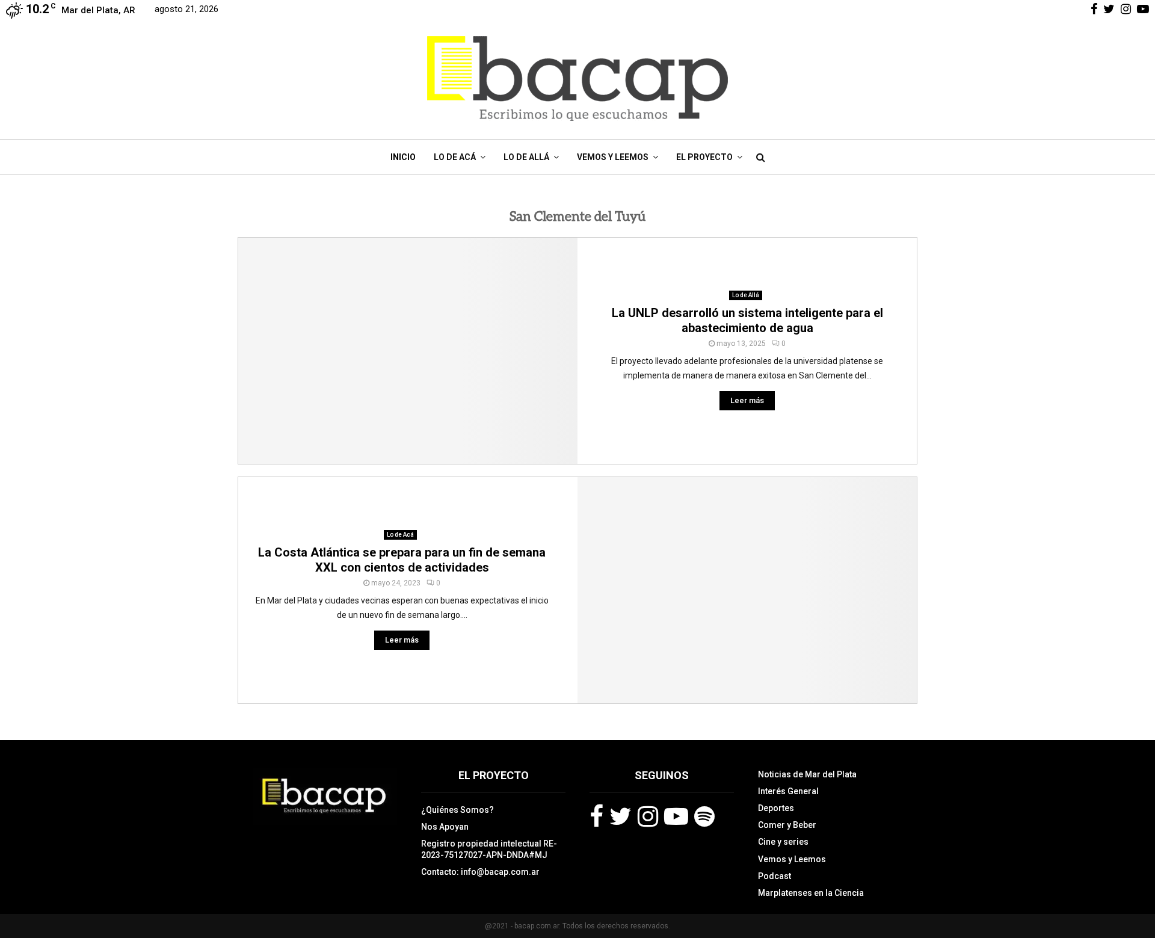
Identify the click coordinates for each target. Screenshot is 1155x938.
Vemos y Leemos (612, 157)
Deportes (776, 808)
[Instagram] (648, 816)
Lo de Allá (526, 157)
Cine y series (783, 842)
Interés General (788, 791)
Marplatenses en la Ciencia (811, 893)
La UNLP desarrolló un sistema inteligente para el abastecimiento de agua (747, 320)
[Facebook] (596, 816)
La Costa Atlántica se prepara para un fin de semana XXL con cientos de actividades (402, 560)
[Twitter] (620, 816)
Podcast (774, 876)
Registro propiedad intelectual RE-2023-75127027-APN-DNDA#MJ (489, 849)
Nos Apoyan (445, 827)
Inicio (403, 157)
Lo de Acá (455, 157)
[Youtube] (676, 816)
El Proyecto (704, 157)
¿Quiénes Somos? (457, 810)
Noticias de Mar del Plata (807, 774)
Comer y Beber (787, 825)
